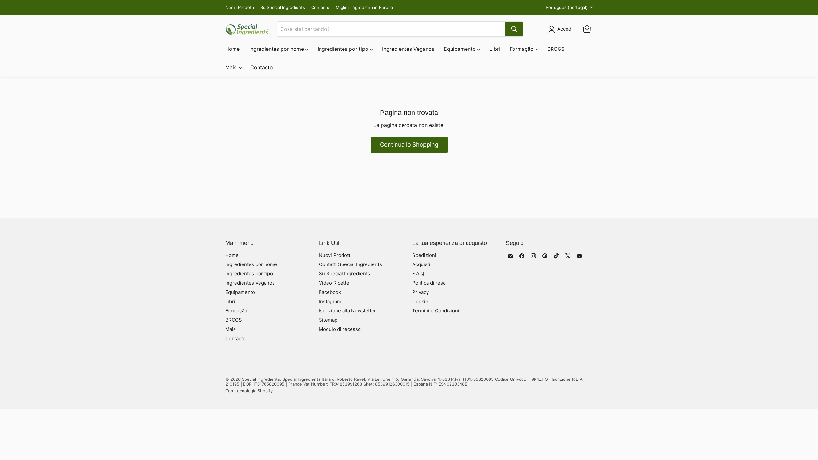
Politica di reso (429, 283)
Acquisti (421, 264)
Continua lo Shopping (409, 144)
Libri (495, 49)
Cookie (420, 301)
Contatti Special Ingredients (350, 264)
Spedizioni (424, 255)
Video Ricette (334, 283)
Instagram (330, 301)
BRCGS (556, 49)
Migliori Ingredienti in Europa (364, 7)
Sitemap (328, 320)
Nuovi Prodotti (239, 7)
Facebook (330, 292)
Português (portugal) (567, 7)
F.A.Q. (418, 274)
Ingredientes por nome (277, 49)
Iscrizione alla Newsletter (347, 311)
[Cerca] (514, 29)
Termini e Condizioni (435, 311)
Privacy (420, 292)
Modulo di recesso (340, 329)
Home (232, 49)
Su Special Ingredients (282, 7)
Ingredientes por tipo (344, 49)
